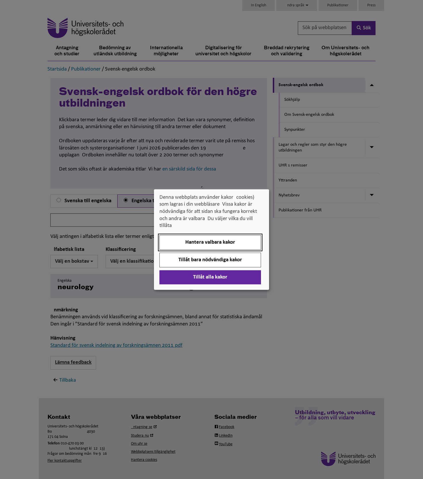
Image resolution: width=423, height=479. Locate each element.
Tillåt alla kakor (210, 277)
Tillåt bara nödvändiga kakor (210, 260)
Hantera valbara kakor (210, 242)
